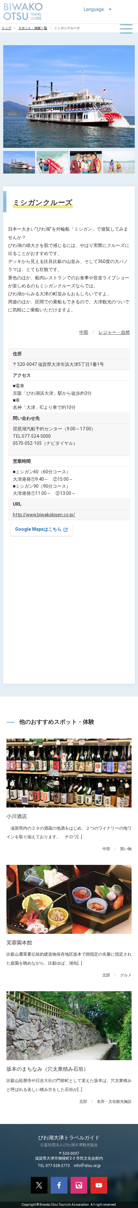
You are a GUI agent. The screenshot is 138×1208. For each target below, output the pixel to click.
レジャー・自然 (114, 332)
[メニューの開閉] (126, 29)
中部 (83, 332)
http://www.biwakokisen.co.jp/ (44, 514)
